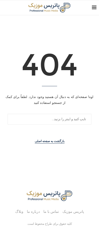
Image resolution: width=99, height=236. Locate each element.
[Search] (5, 7)
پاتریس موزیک (73, 211)
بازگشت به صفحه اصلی (49, 141)
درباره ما (33, 211)
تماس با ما (51, 211)
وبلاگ (19, 211)
